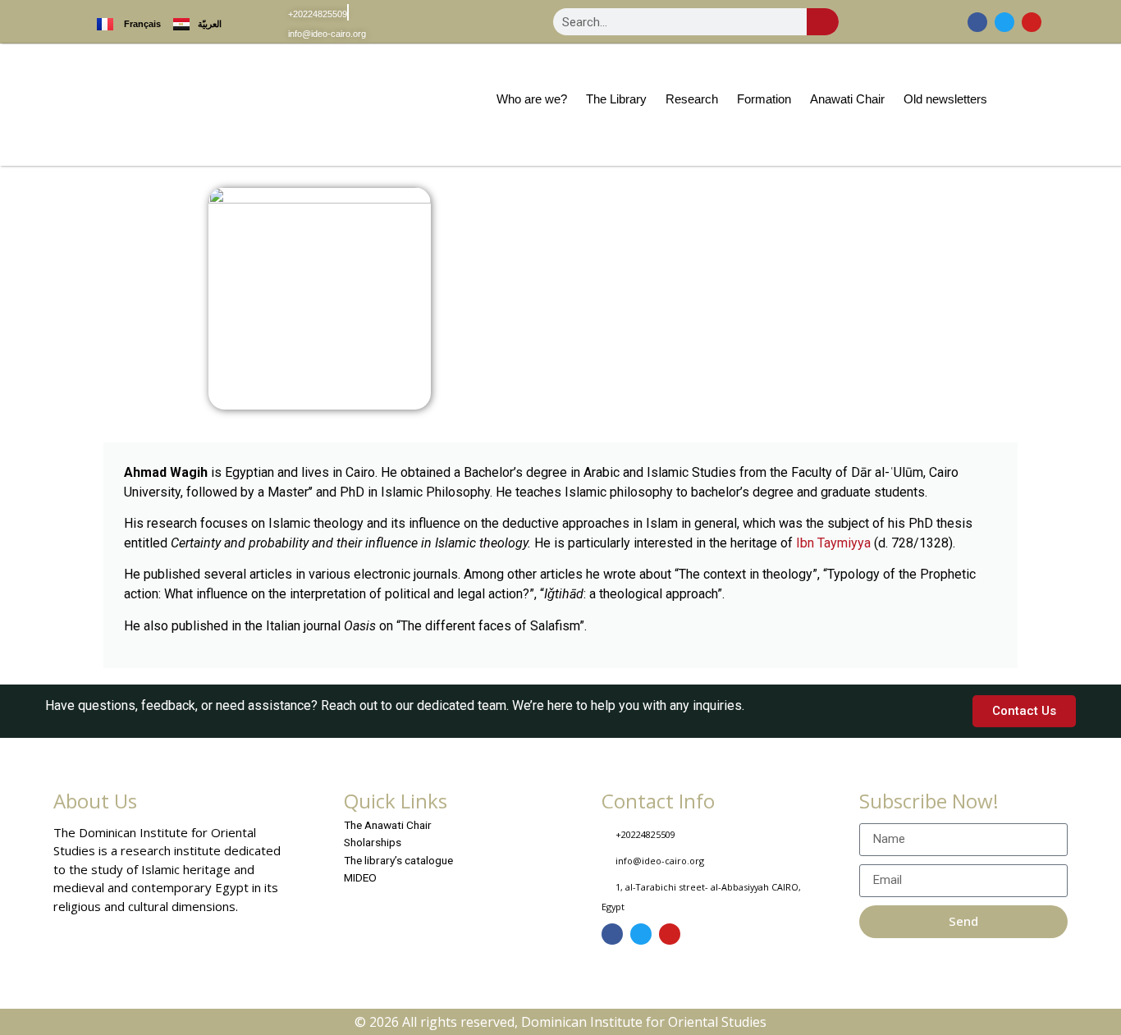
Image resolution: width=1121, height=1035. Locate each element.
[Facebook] (977, 22)
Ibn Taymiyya (833, 543)
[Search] (823, 21)
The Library (616, 99)
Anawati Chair (847, 99)
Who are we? (531, 99)
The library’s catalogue (398, 860)
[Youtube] (1031, 22)
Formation (764, 99)
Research (692, 99)
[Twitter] (1004, 22)
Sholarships (372, 842)
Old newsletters (945, 99)
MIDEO (360, 877)
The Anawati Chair (388, 824)
